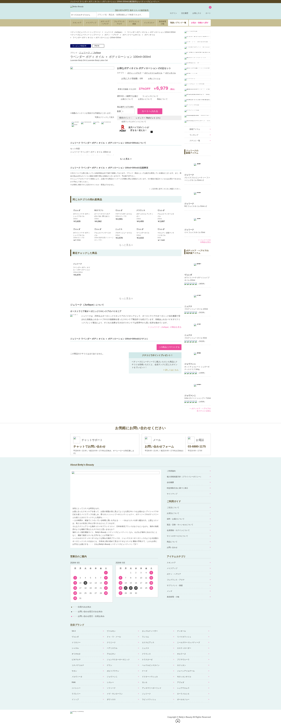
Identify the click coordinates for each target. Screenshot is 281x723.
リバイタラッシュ (184, 637)
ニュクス (145, 648)
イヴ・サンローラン (115, 694)
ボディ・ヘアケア (134, 73)
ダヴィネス (111, 699)
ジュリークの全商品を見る (205, 241)
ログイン (173, 13)
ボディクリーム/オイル (153, 73)
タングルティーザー (150, 631)
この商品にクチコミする (169, 347)
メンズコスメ (149, 23)
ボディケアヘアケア (105, 22)
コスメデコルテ (78, 665)
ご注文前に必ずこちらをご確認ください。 (166, 189)
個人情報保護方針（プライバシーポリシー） (184, 477)
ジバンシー (76, 688)
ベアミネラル (112, 648)
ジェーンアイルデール (186, 671)
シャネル (75, 648)
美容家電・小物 (173, 597)
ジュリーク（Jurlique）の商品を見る (165, 327)
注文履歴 (184, 13)
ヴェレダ (75, 637)
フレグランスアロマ (119, 22)
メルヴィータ (77, 677)
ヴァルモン (111, 631)
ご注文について (173, 508)
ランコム (145, 637)
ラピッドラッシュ (149, 699)
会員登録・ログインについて (178, 530)
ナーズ (144, 671)
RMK (74, 682)
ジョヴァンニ (112, 677)
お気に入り (196, 13)
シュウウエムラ (183, 688)
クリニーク (111, 642)
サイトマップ (172, 494)
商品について (172, 542)
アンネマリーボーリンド (151, 688)
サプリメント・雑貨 (175, 585)
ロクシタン (181, 665)
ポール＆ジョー (183, 699)
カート (208, 10)
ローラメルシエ (183, 694)
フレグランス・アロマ (175, 580)
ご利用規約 (171, 471)
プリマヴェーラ (183, 660)
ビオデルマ (76, 660)
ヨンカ (144, 682)
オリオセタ (76, 654)
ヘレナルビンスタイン (151, 665)
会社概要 (170, 482)
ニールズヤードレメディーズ (188, 642)
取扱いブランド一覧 (178, 23)
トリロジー (76, 642)
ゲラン (109, 665)
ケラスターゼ (147, 660)
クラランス (146, 654)
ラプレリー (76, 694)
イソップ (75, 699)
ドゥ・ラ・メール (114, 637)
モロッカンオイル (184, 677)
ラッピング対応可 (79, 46)
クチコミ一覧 (195, 141)
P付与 (97, 46)
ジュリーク (146, 694)
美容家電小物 (162, 22)
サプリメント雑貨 (134, 22)
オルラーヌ (181, 654)
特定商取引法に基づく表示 (177, 488)
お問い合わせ (172, 547)
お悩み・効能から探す (200, 23)
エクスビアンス (148, 642)
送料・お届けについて (175, 519)
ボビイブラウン (113, 671)
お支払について (173, 513)
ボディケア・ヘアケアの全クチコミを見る (201, 410)
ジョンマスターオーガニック (118, 660)
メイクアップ (91, 23)
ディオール (181, 631)
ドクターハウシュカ (150, 677)
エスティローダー (184, 648)
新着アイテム (195, 129)
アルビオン (111, 654)
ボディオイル (170, 73)
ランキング (194, 135)
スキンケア (77, 23)
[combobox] (123, 15)
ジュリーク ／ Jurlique (90, 52)
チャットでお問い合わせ (89, 446)
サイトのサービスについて (177, 536)
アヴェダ (180, 682)
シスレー (110, 682)
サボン (74, 671)
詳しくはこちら (172, 370)
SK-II (74, 631)
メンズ (169, 591)
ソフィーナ (111, 688)
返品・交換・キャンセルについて (180, 525)
